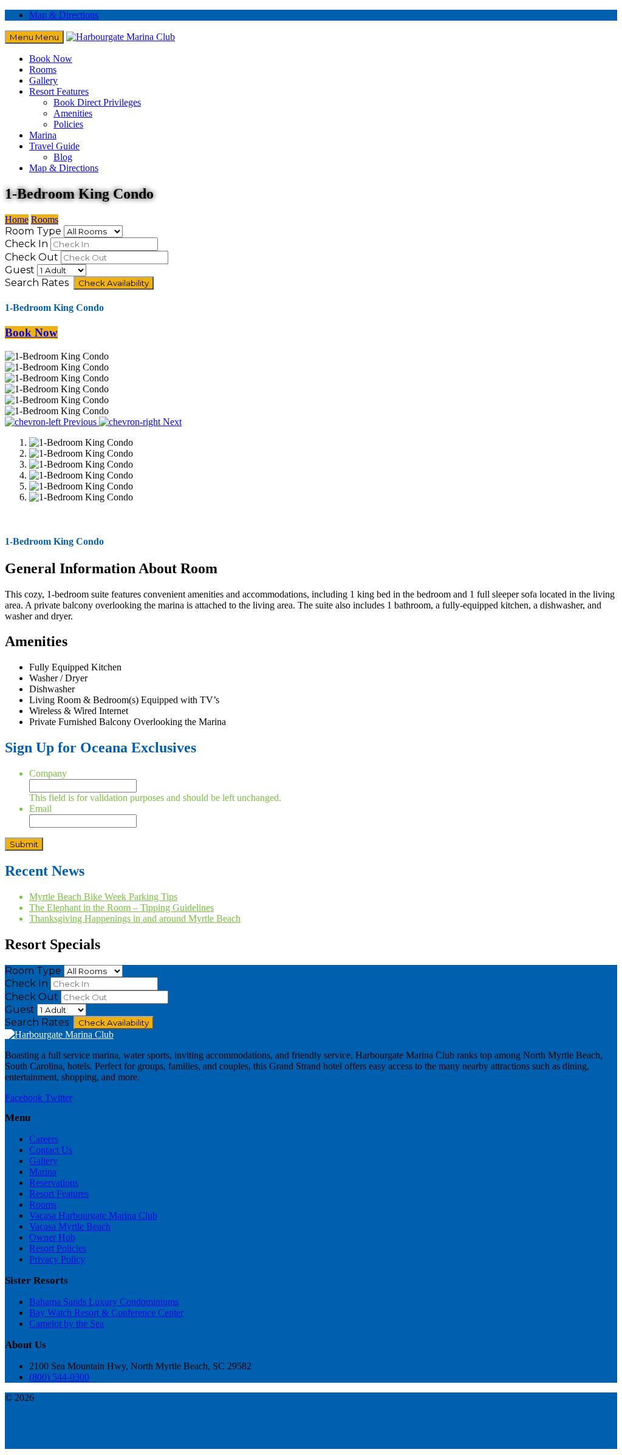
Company (48, 773)
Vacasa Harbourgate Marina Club (93, 1215)
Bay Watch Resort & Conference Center (106, 1312)
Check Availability (113, 283)
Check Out (31, 257)
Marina (42, 135)
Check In (26, 244)
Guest (20, 270)
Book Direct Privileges (97, 102)
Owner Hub (52, 1237)
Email (40, 808)
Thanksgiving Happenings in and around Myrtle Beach (135, 918)
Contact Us (50, 1150)
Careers (43, 1139)
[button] (52, 422)
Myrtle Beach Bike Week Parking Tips (103, 896)
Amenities (72, 113)
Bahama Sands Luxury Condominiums (104, 1302)
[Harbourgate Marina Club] (120, 37)
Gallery (43, 80)
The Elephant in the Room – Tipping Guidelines (121, 907)
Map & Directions (63, 15)
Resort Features (59, 91)
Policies (68, 124)
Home (17, 219)
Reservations (53, 1182)
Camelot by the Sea (66, 1323)
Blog (62, 157)
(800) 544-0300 (59, 1377)
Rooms (42, 69)
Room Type (33, 231)
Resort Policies (57, 1248)
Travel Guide (54, 146)
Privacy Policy (57, 1259)
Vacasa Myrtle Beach (70, 1226)
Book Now (50, 58)
